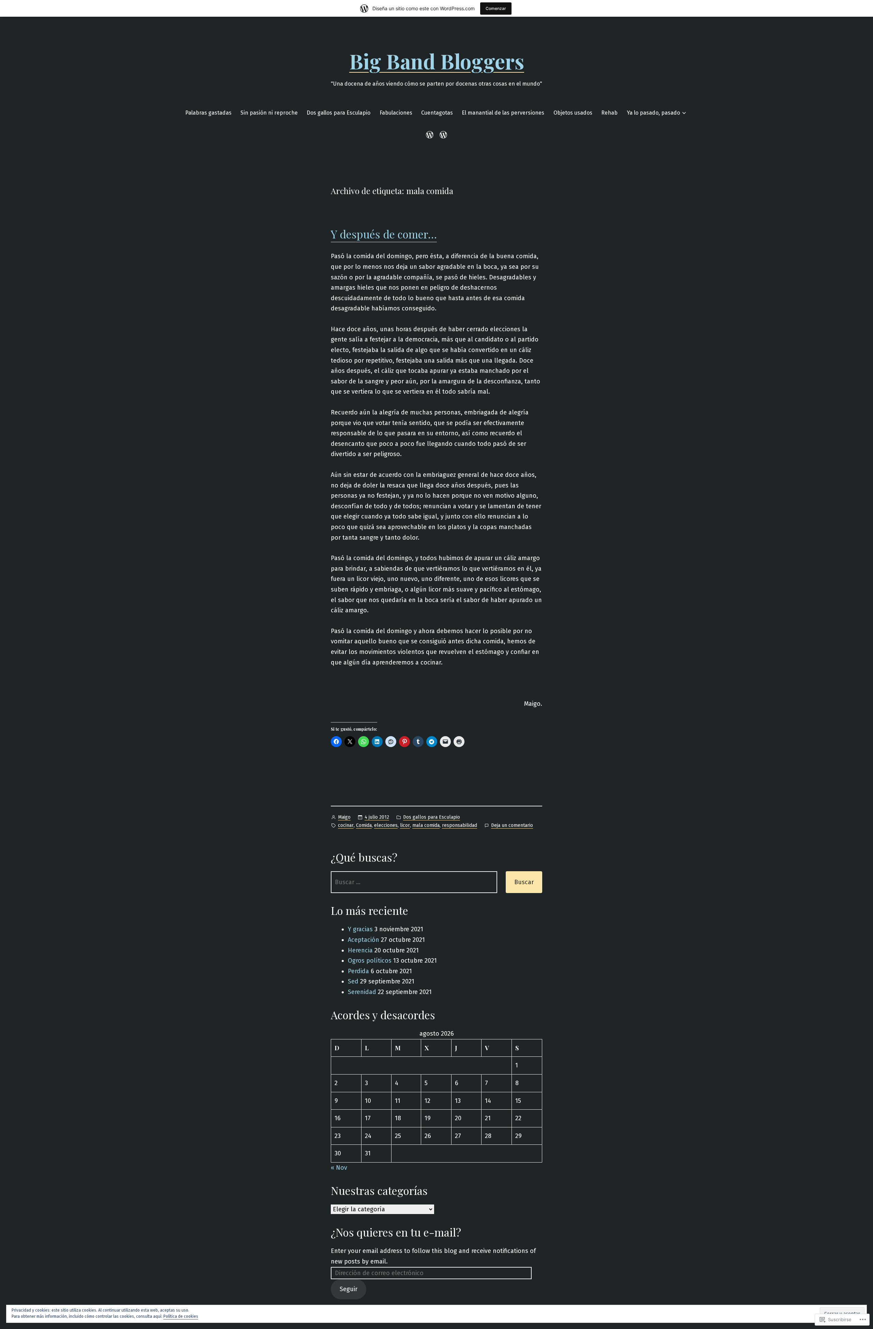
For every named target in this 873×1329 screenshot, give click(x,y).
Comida (364, 825)
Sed (353, 981)
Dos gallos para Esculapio (338, 112)
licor (405, 825)
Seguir (348, 1289)
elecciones (386, 825)
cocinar (346, 825)
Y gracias (360, 929)
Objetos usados (572, 112)
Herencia (360, 950)
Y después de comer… (384, 234)
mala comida (426, 825)
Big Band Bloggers (436, 60)
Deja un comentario (512, 826)
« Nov (339, 1167)
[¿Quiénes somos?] (442, 134)
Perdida (358, 971)
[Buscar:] (414, 882)
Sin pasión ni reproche (269, 112)
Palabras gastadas (208, 112)
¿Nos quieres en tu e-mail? (396, 1232)
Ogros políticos (369, 960)
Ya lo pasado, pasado (653, 112)
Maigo (344, 817)
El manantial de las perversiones (503, 112)
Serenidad (362, 992)
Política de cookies (180, 1316)
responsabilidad (459, 825)
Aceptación (363, 940)
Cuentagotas (437, 112)
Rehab (609, 112)
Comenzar (496, 8)
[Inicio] (430, 134)
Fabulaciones (396, 112)
